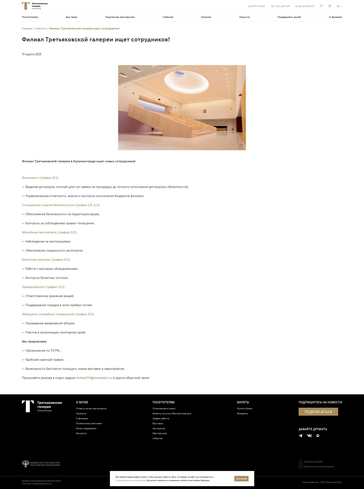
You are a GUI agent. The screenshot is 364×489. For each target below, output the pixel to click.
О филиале (335, 17)
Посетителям (30, 17)
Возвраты (242, 413)
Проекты (81, 413)
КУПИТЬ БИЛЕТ (258, 6)
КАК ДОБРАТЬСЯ (306, 6)
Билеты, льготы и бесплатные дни (172, 413)
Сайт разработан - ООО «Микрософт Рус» (322, 482)
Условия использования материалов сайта (41, 480)
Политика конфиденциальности (36, 483)
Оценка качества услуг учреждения (319, 466)
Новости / (42, 28)
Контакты (81, 433)
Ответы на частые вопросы (91, 408)
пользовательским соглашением (131, 480)
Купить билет (245, 408)
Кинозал (206, 17)
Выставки (71, 17)
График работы (161, 418)
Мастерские (160, 433)
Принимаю (241, 478)
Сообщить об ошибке (313, 461)
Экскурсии (159, 428)
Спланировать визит (164, 408)
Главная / (28, 28)
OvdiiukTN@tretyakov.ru (94, 378)
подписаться (318, 411)
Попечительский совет (89, 423)
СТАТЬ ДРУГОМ (282, 6)
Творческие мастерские (120, 17)
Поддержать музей (289, 17)
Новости (244, 17)
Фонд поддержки (86, 428)
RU (338, 6)
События (168, 17)
